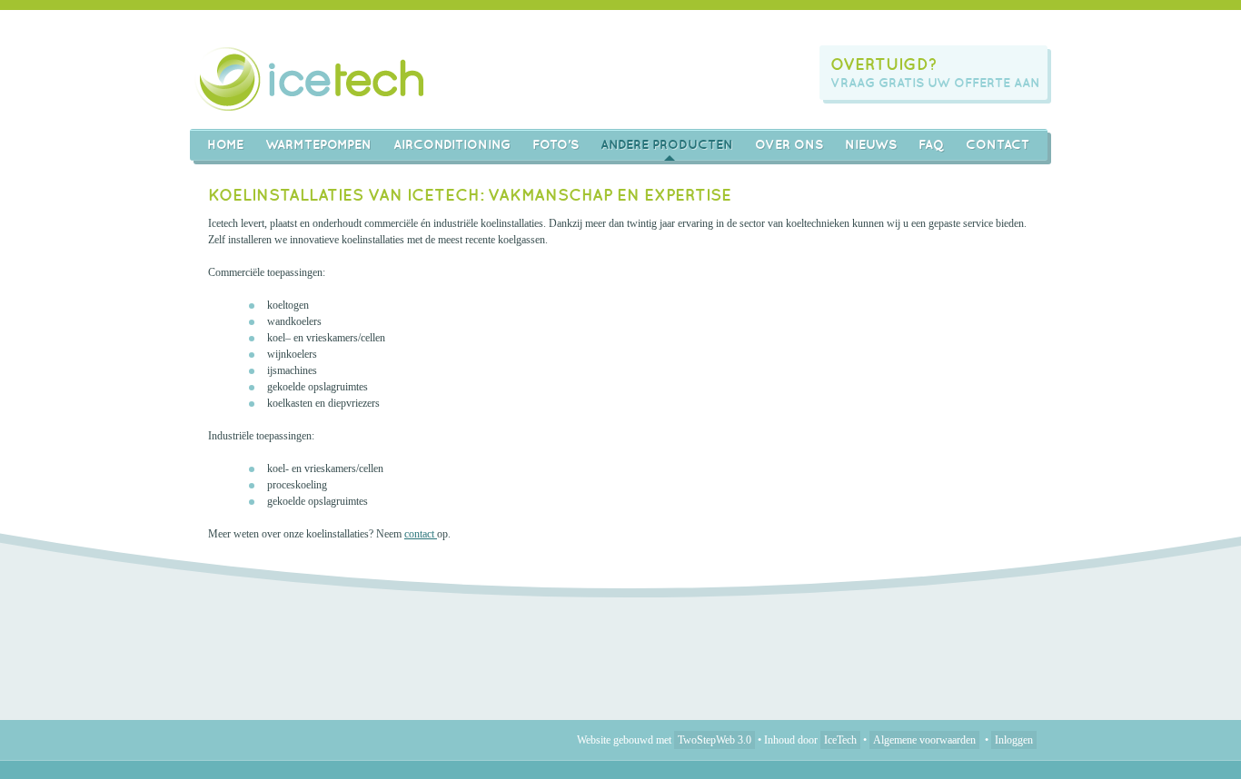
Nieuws (871, 144)
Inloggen (1014, 740)
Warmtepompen (318, 144)
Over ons (789, 144)
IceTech (840, 740)
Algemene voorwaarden (924, 740)
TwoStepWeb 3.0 (714, 740)
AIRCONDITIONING (452, 144)
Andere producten (667, 144)
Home (225, 144)
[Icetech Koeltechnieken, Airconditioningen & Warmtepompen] (311, 78)
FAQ (931, 144)
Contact (997, 144)
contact (420, 534)
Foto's (555, 144)
